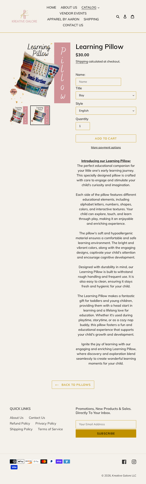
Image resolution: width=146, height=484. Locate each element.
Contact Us (37, 418)
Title (79, 88)
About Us (17, 418)
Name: (80, 75)
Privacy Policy (45, 423)
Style (79, 103)
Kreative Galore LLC (124, 475)
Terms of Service (50, 429)
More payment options (106, 147)
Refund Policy (20, 423)
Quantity (82, 119)
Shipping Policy (21, 429)
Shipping (82, 61)
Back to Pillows (76, 384)
